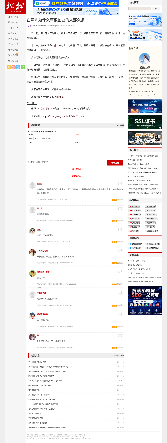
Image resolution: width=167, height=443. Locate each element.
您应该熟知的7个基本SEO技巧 (138, 164)
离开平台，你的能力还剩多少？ (39, 423)
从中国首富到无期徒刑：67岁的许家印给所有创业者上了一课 (50, 367)
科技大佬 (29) (135, 227)
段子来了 (14, 33)
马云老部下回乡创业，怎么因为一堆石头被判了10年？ (47, 371)
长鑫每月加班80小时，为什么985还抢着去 (143, 185)
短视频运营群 (136, 248)
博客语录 (43, 26)
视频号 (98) (151, 223)
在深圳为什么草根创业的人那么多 (56, 20)
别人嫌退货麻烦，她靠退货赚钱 (39, 385)
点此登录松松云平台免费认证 (42, 131)
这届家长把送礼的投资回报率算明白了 (141, 281)
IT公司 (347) (152, 210)
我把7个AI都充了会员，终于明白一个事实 (142, 168)
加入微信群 (120, 125)
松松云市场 (9, 67)
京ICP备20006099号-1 (56, 439)
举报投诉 (44, 435)
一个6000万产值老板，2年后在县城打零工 (43, 404)
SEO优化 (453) (136, 210)
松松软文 (18, 67)
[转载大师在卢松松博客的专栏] (145, 58)
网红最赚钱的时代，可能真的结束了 (41, 376)
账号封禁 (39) (152, 219)
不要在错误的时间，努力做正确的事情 (41, 399)
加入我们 (30, 435)
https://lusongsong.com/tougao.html (142, 95)
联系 (30, 138)
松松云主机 (23, 67)
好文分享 (14, 28)
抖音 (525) (151, 227)
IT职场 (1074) (152, 214)
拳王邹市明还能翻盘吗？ (136, 176)
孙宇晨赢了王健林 (34, 390)
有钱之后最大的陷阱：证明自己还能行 (41, 409)
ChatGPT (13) (135, 206)
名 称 (31, 134)
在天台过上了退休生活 (136, 273)
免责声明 (52, 435)
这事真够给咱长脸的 (35, 418)
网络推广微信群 (153, 248)
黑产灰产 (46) (135, 219)
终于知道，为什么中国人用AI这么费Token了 (143, 172)
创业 (122, 355)
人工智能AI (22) (136, 214)
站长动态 (14, 22)
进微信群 (13, 67)
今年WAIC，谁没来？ (135, 160)
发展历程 (67, 435)
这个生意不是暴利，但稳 (37, 362)
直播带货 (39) (135, 223)
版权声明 (59, 435)
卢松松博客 (15, 7)
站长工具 (14, 44)
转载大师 (52, 26)
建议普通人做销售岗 (135, 265)
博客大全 (14, 50)
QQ (30, 142)
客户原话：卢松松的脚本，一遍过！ (140, 180)
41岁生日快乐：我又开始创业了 (139, 269)
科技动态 (14, 39)
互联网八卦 (151, 206)
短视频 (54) (134, 231)
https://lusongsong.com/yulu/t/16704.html (63, 116)
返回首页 (14, 17)
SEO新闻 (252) (153, 231)
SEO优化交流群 (153, 244)
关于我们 (37, 435)
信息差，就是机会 (34, 413)
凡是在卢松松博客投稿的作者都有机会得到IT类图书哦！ (48, 427)
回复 (114, 200)
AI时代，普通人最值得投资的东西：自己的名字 (45, 381)
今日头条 (59, 97)
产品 (54, 45)
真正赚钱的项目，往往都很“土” (39, 395)
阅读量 (34, 26)
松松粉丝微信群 (136, 244)
